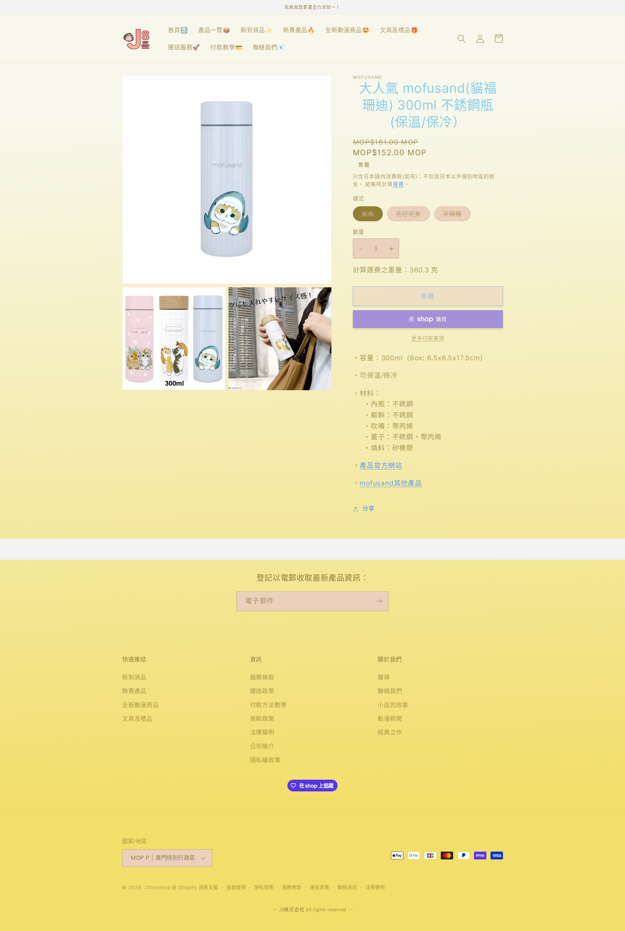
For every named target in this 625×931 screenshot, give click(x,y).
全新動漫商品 (140, 704)
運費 (398, 185)
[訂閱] (379, 601)
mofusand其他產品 (391, 483)
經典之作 (390, 732)
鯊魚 (371, 215)
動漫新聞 (390, 718)
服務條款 (262, 677)
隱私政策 (264, 887)
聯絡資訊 (347, 887)
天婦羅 (455, 215)
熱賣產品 (134, 690)
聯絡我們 (390, 690)
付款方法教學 (268, 704)
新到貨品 (134, 677)
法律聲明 (262, 732)
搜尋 (384, 677)
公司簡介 (262, 746)
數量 (358, 232)
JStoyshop (157, 887)
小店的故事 (393, 704)
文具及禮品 (137, 718)
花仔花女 (411, 215)
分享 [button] (368, 508)
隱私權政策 (265, 759)
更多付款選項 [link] (427, 338)
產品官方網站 (381, 466)
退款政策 (262, 718)
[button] (461, 38)
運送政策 (262, 690)
